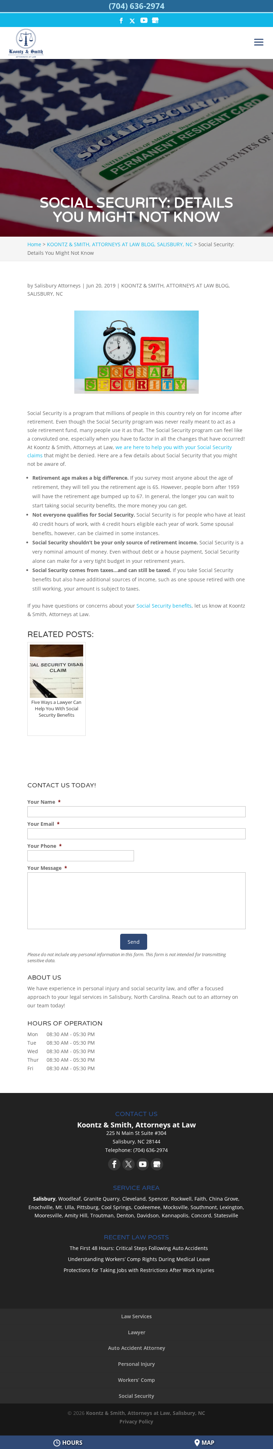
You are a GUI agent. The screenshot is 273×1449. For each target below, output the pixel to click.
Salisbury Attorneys (57, 285)
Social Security (136, 1396)
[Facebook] (114, 1164)
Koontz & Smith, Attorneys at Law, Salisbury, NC (145, 1413)
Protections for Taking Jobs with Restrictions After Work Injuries (139, 1270)
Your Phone (44, 846)
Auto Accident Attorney (136, 1348)
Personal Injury (136, 1364)
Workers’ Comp (136, 1380)
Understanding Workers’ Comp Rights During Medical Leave (139, 1259)
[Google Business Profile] (157, 1164)
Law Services (136, 1316)
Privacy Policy (136, 1421)
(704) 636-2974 (137, 5)
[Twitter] (128, 1164)
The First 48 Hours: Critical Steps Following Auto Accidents (139, 1248)
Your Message (47, 868)
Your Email (43, 824)
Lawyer (136, 1332)
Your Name (44, 802)
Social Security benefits (164, 605)
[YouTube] (144, 21)
